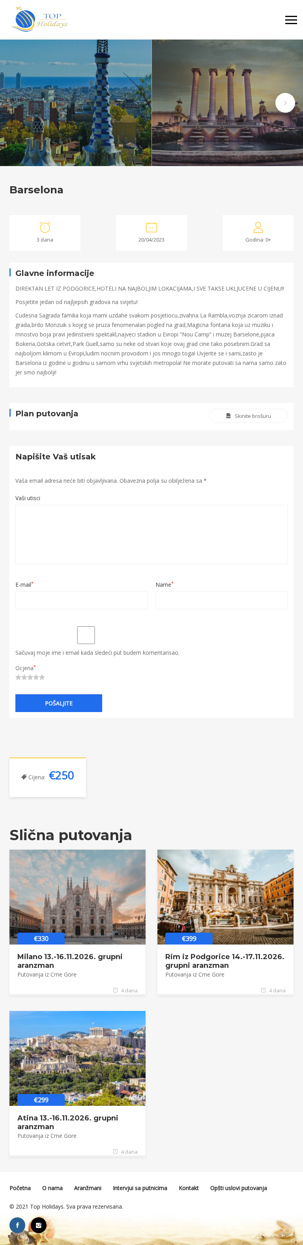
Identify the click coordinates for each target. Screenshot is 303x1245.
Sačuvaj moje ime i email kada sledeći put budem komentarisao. (97, 652)
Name (164, 584)
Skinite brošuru (253, 415)
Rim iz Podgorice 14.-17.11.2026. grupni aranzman (224, 961)
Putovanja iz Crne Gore (47, 974)
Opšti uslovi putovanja (238, 1188)
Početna (20, 1188)
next (285, 103)
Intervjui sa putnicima (140, 1188)
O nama (52, 1188)
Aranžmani (87, 1188)
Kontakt (189, 1188)
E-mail (24, 584)
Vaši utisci (27, 498)
